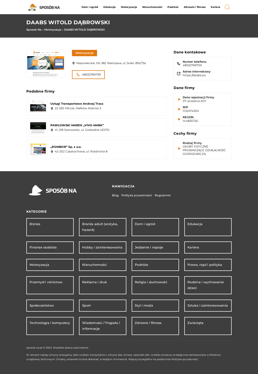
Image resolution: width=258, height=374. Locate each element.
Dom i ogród (90, 7)
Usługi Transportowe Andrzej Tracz (76, 103)
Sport (86, 305)
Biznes (34, 224)
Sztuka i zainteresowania (207, 305)
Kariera (215, 7)
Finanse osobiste (43, 247)
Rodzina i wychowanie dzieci (205, 285)
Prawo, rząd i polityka (204, 265)
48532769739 (91, 74)
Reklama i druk (94, 282)
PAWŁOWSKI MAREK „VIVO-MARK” (77, 125)
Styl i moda (144, 305)
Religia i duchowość (151, 282)
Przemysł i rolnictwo (45, 282)
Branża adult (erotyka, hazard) (100, 227)
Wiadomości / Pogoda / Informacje (101, 326)
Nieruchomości (152, 7)
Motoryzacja (129, 7)
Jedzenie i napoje (149, 247)
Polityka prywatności (136, 195)
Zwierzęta (195, 323)
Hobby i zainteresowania (102, 247)
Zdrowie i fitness (195, 7)
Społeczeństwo (41, 305)
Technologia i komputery (49, 323)
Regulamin (163, 195)
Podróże (172, 7)
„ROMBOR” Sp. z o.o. (65, 147)
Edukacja (109, 7)
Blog (115, 195)
